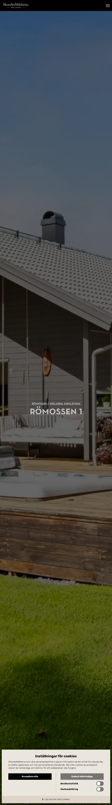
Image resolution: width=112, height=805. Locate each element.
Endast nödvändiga (82, 776)
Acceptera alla (30, 776)
